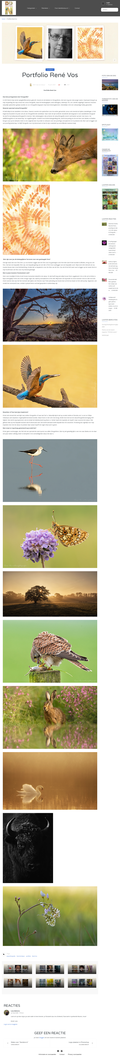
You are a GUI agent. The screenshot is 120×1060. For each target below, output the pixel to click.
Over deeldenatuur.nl (61, 8)
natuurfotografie (11, 956)
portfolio (28, 956)
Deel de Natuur (40, 85)
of (109, 4)
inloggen (41, 1037)
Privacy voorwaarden (75, 1054)
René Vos (34, 956)
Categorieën (31, 8)
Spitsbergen (105, 335)
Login (108, 3)
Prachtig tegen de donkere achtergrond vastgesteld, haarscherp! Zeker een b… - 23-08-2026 (113, 248)
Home (3, 19)
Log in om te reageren (10, 1024)
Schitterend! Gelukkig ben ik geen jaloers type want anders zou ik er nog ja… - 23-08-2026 (113, 304)
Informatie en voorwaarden (47, 1054)
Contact (77, 8)
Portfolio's (50, 70)
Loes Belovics (15, 1011)
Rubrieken (45, 8)
